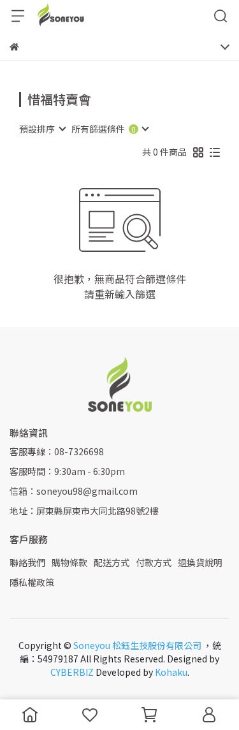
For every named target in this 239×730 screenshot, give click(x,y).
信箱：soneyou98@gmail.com (74, 491)
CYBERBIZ (72, 672)
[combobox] (42, 128)
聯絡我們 (27, 562)
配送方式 (111, 562)
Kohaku (171, 672)
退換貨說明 (200, 562)
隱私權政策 (32, 582)
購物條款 (69, 562)
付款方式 (153, 562)
